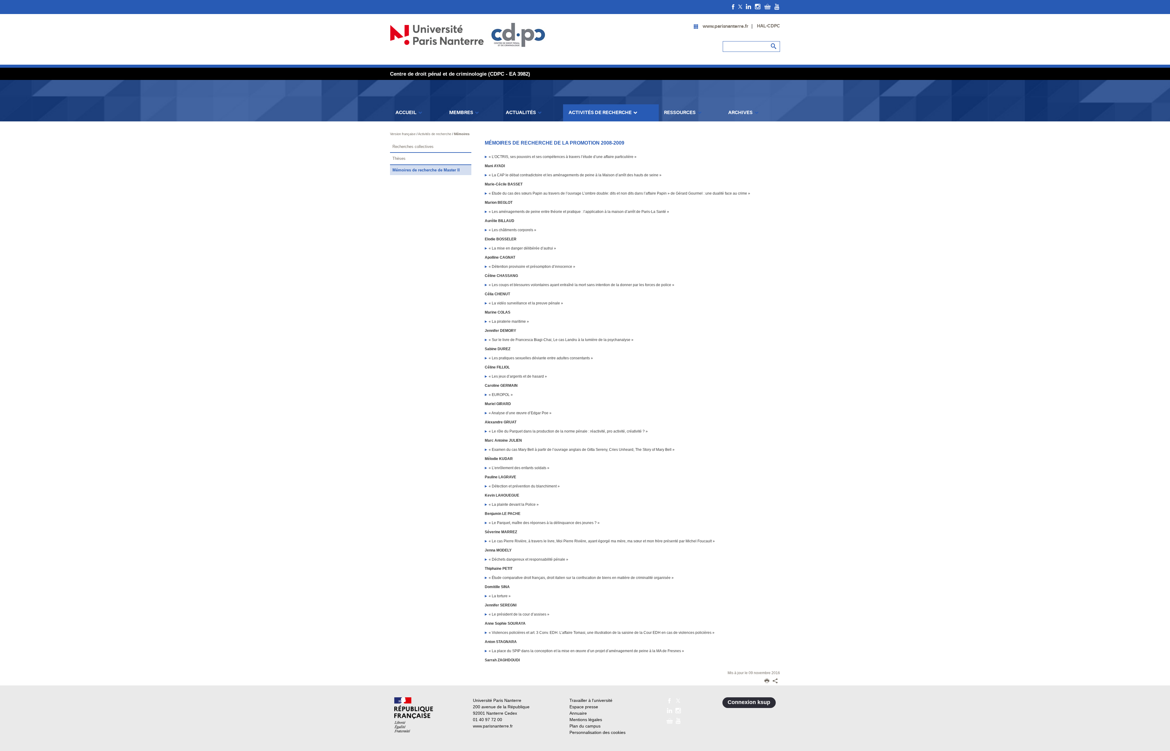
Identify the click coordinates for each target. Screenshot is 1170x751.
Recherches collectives (413, 146)
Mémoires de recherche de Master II (426, 170)
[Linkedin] (748, 6)
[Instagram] (757, 6)
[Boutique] (767, 6)
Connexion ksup (749, 702)
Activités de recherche (435, 134)
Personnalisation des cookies (597, 732)
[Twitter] (740, 6)
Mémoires (462, 134)
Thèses (399, 158)
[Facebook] (733, 6)
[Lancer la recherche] (774, 46)
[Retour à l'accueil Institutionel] (413, 714)
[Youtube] (777, 6)
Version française (403, 134)
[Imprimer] (766, 681)
